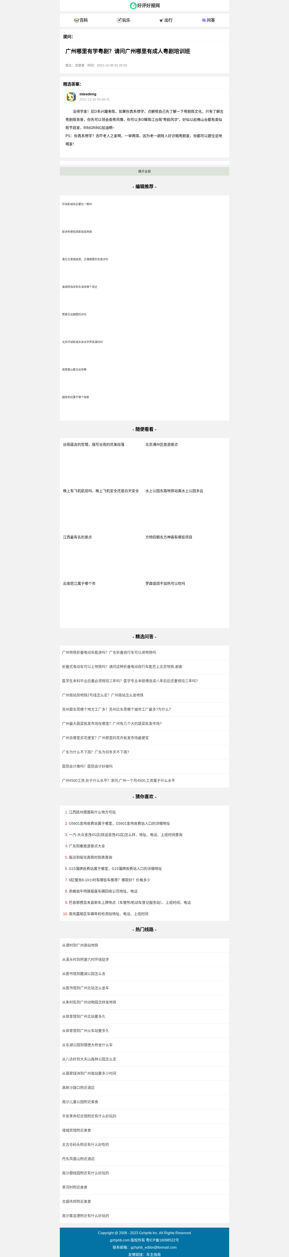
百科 (84, 20)
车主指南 (153, 1255)
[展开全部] (144, 12)
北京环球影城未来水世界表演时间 (82, 342)
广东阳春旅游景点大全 (87, 846)
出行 (168, 20)
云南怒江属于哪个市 (79, 583)
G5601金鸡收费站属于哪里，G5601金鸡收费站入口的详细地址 (119, 823)
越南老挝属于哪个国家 (75, 397)
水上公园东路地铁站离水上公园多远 (174, 491)
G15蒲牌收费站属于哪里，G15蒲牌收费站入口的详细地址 (115, 869)
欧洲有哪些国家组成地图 (77, 231)
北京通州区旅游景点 (161, 444)
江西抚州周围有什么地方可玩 (92, 812)
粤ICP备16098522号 (162, 1240)
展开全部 (144, 171)
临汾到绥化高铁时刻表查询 (90, 857)
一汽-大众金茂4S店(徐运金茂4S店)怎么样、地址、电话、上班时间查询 (125, 835)
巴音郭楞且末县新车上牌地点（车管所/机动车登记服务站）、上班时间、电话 (130, 903)
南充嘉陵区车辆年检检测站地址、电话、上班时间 (108, 914)
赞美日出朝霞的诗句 (74, 314)
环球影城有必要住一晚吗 (77, 204)
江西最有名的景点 (77, 537)
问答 (211, 20)
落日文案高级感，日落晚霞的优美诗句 (85, 259)
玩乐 (126, 20)
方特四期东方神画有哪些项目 (168, 537)
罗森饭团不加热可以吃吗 (165, 583)
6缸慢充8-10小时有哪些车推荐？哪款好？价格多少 (109, 880)
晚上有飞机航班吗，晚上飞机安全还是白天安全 (101, 491)
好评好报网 (148, 5)
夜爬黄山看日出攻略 (74, 369)
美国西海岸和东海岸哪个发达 (79, 287)
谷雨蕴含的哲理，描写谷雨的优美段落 (93, 444)
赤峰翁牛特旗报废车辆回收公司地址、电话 (103, 891)
